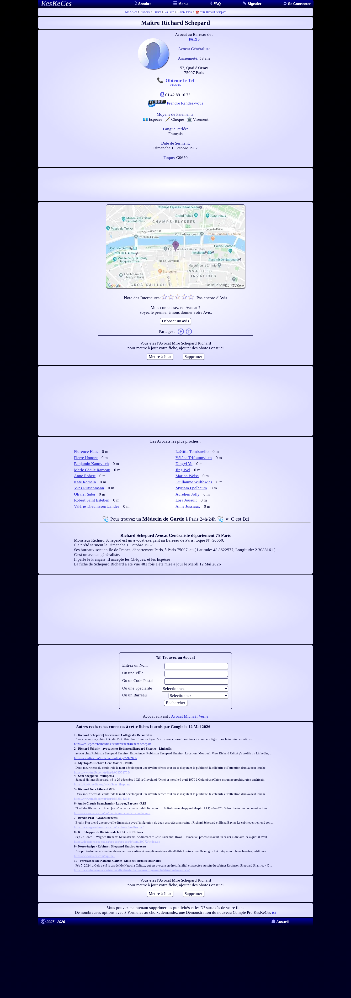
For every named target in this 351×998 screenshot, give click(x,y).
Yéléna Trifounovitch (194, 457)
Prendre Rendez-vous (184, 103)
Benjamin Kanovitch (91, 463)
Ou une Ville (133, 673)
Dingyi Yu (184, 463)
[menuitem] (297, 4)
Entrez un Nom (135, 665)
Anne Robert (85, 476)
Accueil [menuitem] (280, 922)
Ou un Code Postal (138, 680)
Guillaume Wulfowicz (194, 482)
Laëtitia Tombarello (192, 451)
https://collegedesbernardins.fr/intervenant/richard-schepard (113, 744)
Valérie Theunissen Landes (96, 506)
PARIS (194, 39)
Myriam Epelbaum (191, 488)
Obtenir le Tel (179, 82)
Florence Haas (86, 451)
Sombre (144, 4)
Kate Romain (85, 482)
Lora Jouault (186, 500)
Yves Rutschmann (89, 488)
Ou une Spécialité (137, 688)
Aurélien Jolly (188, 494)
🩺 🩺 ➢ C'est (175, 519)
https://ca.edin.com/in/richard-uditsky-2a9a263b (105, 758)
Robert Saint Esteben (91, 500)
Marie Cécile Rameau (92, 470)
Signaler (254, 4)
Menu (182, 4)
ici (274, 912)
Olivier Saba (84, 494)
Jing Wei (183, 470)
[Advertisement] (175, 184)
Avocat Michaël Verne (189, 716)
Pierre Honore (86, 457)
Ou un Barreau (134, 695)
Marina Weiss (187, 476)
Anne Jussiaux (188, 506)
